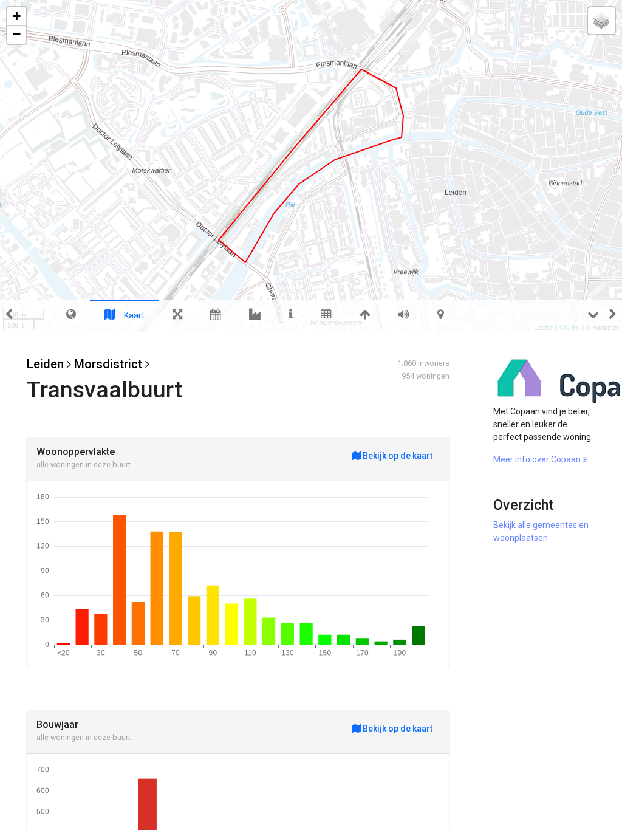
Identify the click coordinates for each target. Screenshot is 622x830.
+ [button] (17, 16)
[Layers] (601, 20)
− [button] (17, 34)
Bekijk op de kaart (396, 456)
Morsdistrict (108, 364)
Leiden (45, 364)
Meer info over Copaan (538, 459)
